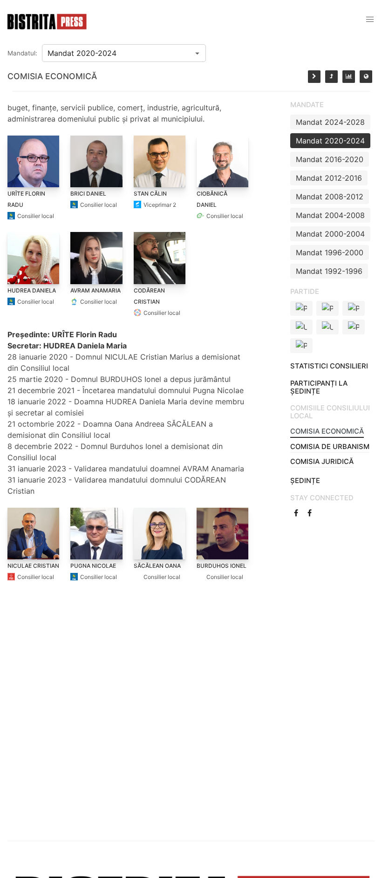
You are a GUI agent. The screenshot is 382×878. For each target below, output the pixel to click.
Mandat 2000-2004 (330, 233)
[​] (297, 512)
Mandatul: (22, 53)
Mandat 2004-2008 (330, 215)
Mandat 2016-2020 (329, 159)
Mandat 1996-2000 (329, 252)
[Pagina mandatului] (348, 76)
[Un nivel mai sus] (331, 76)
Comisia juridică (322, 461)
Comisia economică (327, 431)
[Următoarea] (314, 76)
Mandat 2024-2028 (330, 122)
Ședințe (305, 480)
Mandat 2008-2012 (329, 196)
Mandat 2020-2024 (330, 140)
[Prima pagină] (366, 76)
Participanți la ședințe (319, 387)
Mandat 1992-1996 (329, 271)
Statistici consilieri (329, 366)
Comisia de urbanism (329, 446)
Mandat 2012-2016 (329, 178)
